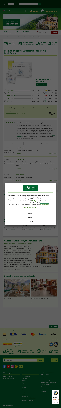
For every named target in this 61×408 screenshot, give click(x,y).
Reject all (30, 221)
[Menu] (58, 391)
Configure (30, 217)
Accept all (30, 213)
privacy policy (44, 205)
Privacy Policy (33, 207)
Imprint (26, 207)
